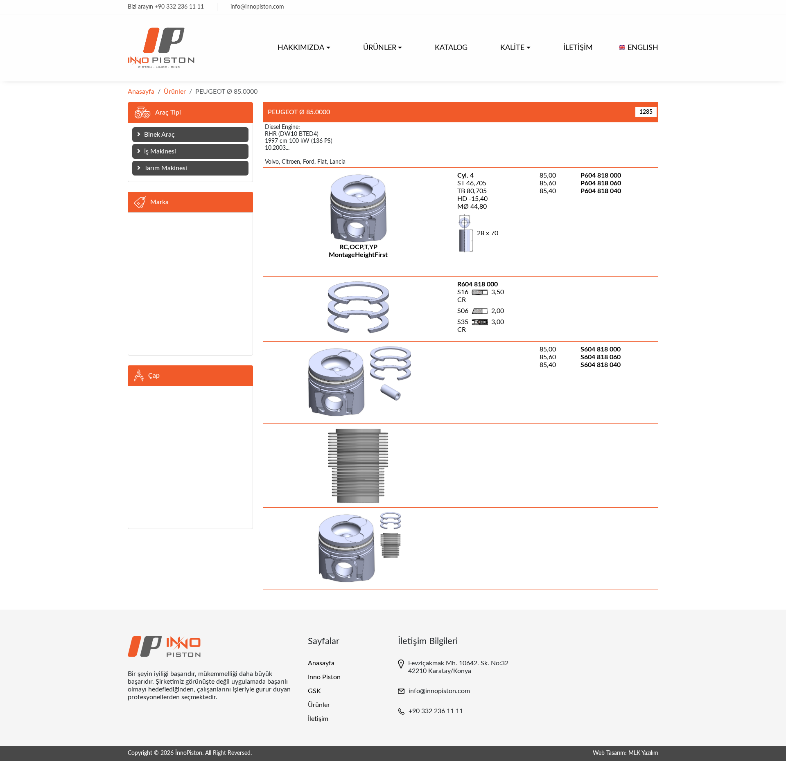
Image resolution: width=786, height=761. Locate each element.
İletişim (578, 48)
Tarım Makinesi (164, 168)
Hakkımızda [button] (301, 48)
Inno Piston (324, 677)
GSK (314, 691)
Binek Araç (158, 134)
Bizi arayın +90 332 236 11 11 (166, 7)
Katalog (451, 48)
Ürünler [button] (379, 48)
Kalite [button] (512, 48)
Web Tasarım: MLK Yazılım (625, 753)
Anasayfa (141, 91)
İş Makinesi (159, 151)
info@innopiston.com (257, 7)
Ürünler (175, 91)
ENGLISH (643, 48)
